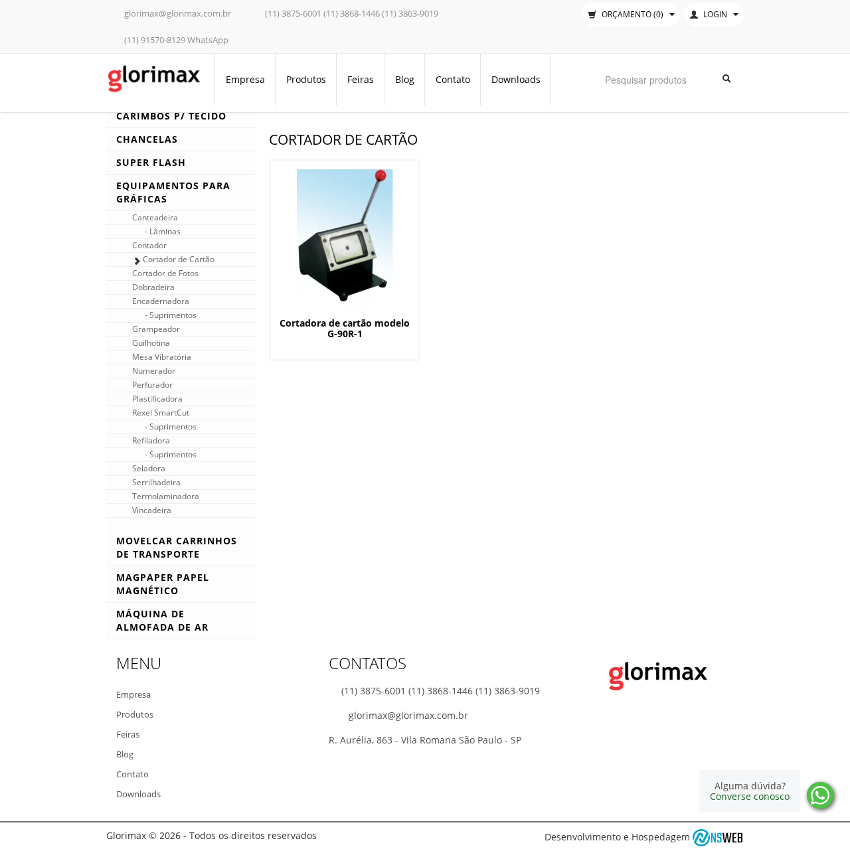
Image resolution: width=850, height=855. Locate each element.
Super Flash (151, 162)
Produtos (306, 79)
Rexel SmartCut (160, 412)
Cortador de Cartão (178, 259)
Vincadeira (151, 510)
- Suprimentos (171, 315)
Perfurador (152, 384)
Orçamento (631, 14)
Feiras (360, 79)
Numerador (153, 370)
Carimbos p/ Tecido (171, 116)
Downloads (516, 79)
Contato (453, 79)
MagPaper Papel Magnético (162, 584)
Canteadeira (155, 217)
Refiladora (151, 440)
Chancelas (147, 139)
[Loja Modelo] (153, 77)
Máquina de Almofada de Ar (162, 620)
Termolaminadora (165, 496)
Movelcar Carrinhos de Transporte (176, 547)
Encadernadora (160, 301)
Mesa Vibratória (161, 356)
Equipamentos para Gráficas (173, 192)
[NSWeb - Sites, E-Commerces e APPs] (718, 836)
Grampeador (156, 329)
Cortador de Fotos (165, 273)
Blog (404, 79)
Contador (149, 245)
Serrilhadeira (156, 482)
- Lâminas (163, 231)
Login (715, 14)
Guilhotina (151, 343)
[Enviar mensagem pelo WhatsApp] (820, 795)
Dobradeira (153, 287)
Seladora (148, 468)
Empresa (245, 79)
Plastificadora (157, 398)
